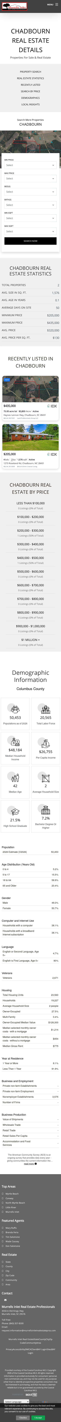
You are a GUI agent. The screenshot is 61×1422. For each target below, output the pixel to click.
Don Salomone (13, 1246)
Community (11, 1280)
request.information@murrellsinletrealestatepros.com (29, 1330)
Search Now (30, 241)
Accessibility (19, 1349)
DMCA (28, 1349)
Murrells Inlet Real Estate (21, 1339)
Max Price (9, 173)
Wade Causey (12, 1241)
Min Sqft (8, 212)
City (7, 1270)
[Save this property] (55, 380)
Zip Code (10, 1275)
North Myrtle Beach (15, 1202)
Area (8, 1284)
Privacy (9, 1349)
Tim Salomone (13, 1236)
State (8, 1261)
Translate (52, 1401)
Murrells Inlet (12, 1211)
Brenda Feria (12, 1232)
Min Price (9, 159)
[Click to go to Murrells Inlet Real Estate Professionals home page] (14, 6)
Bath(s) (7, 199)
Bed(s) (7, 186)
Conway (9, 1198)
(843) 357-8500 (16, 1323)
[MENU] (56, 4)
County (9, 1266)
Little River (11, 1207)
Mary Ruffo (11, 1227)
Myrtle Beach (12, 1193)
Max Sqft (8, 226)
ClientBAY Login (39, 1349)
